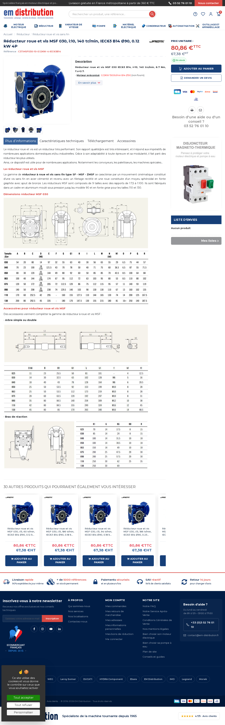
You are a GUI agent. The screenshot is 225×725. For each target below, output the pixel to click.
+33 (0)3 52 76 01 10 (202, 625)
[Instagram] (42, 629)
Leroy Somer (68, 679)
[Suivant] (156, 3)
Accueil (8, 34)
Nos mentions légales (156, 628)
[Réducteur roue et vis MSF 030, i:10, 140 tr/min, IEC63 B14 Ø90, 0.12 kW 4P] (7, 130)
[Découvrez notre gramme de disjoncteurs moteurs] (196, 173)
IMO (172, 679)
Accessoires (126, 141)
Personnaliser (23, 712)
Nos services (75, 611)
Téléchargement (100, 141)
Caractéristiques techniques (62, 141)
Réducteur (23, 34)
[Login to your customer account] (211, 14)
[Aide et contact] (195, 14)
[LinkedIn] (59, 629)
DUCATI (87, 679)
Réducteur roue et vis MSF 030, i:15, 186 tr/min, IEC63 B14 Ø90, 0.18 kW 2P (60, 531)
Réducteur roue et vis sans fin (51, 34)
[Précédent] (67, 3)
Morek (203, 679)
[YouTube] (51, 629)
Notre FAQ (149, 606)
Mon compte (115, 600)
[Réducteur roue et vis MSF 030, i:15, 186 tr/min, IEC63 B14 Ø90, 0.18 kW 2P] (60, 512)
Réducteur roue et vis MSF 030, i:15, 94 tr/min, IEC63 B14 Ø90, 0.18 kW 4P (99, 531)
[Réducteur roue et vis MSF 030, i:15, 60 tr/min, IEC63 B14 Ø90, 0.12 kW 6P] (21, 512)
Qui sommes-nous (79, 606)
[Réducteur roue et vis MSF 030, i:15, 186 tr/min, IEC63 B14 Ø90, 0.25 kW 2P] (137, 512)
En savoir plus (87, 82)
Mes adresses (113, 620)
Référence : (10, 51)
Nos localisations (78, 616)
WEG (50, 679)
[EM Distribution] (29, 14)
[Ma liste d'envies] (203, 14)
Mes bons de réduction (119, 634)
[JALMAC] (157, 41)
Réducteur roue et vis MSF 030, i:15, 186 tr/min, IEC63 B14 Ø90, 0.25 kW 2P (137, 531)
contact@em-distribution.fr (203, 635)
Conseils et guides (154, 656)
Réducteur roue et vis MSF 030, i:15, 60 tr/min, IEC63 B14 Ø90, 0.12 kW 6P (21, 531)
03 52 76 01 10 (182, 3)
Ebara (133, 679)
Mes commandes (115, 606)
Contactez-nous (77, 621)
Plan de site (150, 651)
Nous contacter (208, 3)
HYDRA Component (111, 679)
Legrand (187, 679)
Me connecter (114, 639)
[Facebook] (34, 629)
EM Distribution (153, 679)
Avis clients (52, 701)
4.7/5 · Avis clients (199, 716)
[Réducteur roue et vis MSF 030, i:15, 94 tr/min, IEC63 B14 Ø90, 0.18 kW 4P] (98, 512)
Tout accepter (23, 697)
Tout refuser (23, 705)
